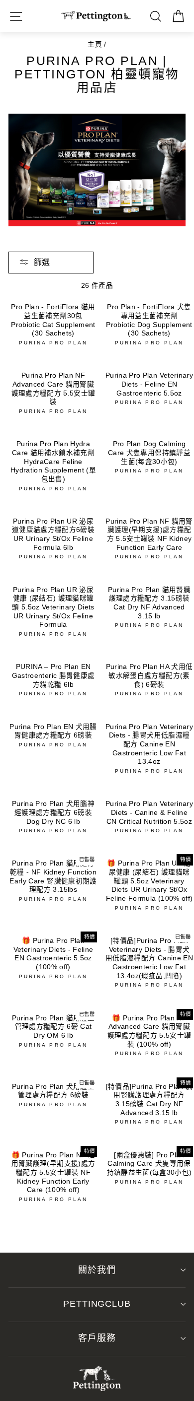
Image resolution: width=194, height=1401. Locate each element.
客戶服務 (97, 1338)
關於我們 (97, 1270)
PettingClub (97, 1304)
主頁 (95, 44)
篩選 (42, 262)
